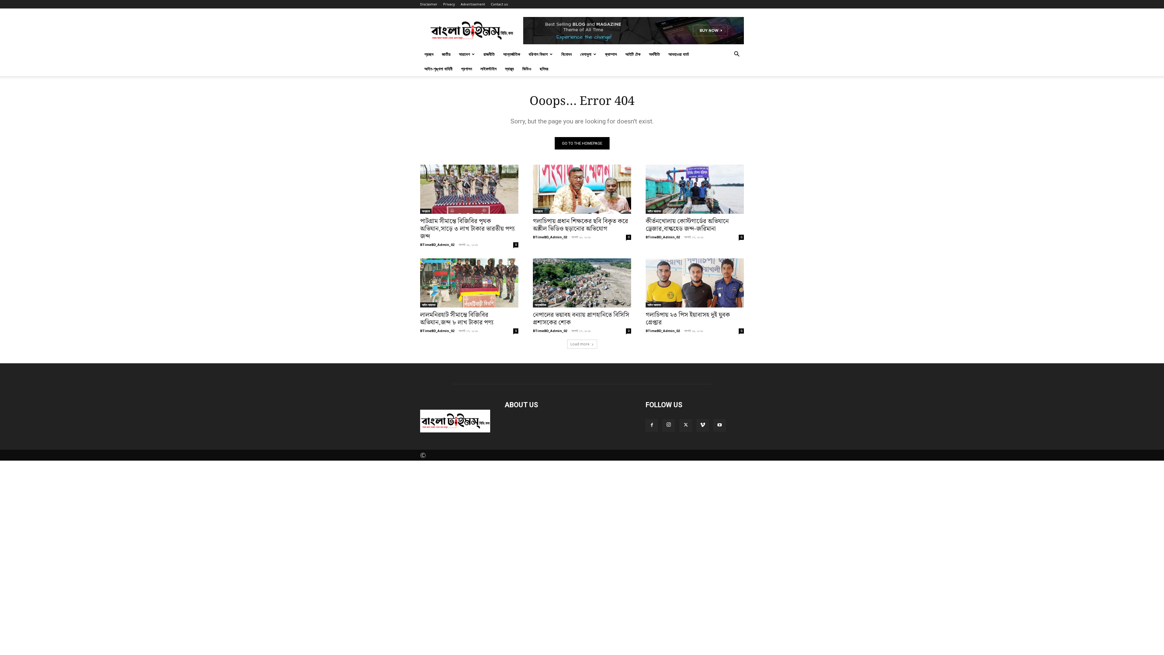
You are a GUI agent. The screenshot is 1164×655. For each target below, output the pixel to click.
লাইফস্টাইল (488, 69)
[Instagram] (669, 425)
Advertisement (473, 4)
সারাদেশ (464, 54)
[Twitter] (686, 425)
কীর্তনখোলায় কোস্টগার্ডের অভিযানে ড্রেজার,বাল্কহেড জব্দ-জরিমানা (687, 225)
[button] (736, 54)
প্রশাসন (466, 69)
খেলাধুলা (585, 54)
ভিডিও (526, 69)
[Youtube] (720, 425)
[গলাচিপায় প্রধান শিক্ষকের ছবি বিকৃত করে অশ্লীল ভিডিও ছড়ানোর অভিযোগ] (582, 189)
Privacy (449, 4)
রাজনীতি (489, 54)
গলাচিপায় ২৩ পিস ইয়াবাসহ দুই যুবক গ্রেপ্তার (688, 319)
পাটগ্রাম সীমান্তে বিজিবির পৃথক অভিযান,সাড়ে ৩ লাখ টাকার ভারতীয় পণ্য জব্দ (467, 229)
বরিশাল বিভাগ (538, 54)
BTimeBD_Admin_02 (437, 244)
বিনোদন (566, 54)
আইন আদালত (654, 211)
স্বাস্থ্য (509, 69)
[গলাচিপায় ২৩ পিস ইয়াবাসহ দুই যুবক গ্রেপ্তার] (695, 282)
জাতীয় (446, 54)
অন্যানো (426, 211)
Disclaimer (428, 4)
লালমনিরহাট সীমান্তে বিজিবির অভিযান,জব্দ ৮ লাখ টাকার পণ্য (456, 319)
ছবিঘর (544, 69)
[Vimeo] (703, 425)
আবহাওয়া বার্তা (678, 54)
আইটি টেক (633, 54)
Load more (580, 344)
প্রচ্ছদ (428, 54)
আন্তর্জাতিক (511, 54)
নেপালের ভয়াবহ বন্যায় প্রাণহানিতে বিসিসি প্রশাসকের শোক (581, 319)
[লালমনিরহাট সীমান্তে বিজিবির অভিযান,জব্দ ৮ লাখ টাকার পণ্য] (469, 282)
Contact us (499, 4)
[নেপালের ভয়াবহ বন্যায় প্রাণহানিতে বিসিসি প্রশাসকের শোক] (582, 282)
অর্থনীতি (654, 54)
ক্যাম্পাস (611, 54)
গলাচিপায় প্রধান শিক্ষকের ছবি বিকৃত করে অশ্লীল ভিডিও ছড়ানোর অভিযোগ (580, 225)
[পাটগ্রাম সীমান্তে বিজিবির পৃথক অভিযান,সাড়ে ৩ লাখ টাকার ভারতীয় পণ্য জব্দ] (469, 189)
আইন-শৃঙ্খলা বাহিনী (438, 69)
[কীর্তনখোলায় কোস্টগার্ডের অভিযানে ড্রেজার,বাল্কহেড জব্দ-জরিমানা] (695, 189)
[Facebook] (652, 425)
